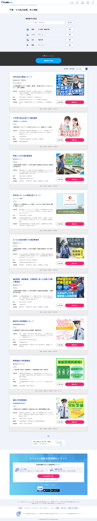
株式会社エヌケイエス (19, 364)
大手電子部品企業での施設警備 (25, 118)
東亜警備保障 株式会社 (19, 324)
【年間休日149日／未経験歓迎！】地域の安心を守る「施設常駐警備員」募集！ (32, 409)
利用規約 (20, 508)
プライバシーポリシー (44, 508)
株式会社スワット (17, 159)
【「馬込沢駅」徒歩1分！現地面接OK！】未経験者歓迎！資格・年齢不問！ (31, 369)
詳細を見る (74, 102)
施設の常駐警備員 (20, 400)
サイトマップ (35, 508)
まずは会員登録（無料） (48, 476)
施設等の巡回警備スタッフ (23, 321)
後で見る (61, 102)
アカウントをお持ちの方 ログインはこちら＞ (48, 480)
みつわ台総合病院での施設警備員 (26, 240)
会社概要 (57, 508)
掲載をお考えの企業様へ (73, 508)
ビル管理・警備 (21, 5)
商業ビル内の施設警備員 (22, 156)
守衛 (25, 5)
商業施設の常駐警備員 (21, 361)
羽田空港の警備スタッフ (22, 77)
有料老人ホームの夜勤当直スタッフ (27, 195)
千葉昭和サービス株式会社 (20, 121)
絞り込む (70, 22)
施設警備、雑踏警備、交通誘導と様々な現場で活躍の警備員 (33, 280)
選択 (70, 29)
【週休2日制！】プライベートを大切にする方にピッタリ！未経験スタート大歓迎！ (33, 127)
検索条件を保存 (48, 60)
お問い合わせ (64, 508)
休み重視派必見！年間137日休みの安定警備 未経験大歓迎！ (27, 330)
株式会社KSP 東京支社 (19, 80)
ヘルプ (52, 508)
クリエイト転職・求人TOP (14, 5)
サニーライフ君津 (17, 198)
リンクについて (27, 508)
